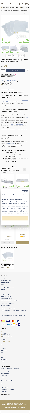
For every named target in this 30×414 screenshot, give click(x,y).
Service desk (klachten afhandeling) (10, 368)
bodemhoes (16, 145)
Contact (3, 370)
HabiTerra (3, 348)
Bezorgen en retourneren (7, 314)
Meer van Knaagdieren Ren (7, 89)
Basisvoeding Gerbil (6, 280)
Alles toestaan (15, 218)
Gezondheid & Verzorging (7, 287)
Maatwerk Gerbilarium (6, 298)
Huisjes (2, 286)
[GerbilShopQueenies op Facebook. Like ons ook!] (2, 341)
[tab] (4, 92)
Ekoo (2, 352)
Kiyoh (26, 404)
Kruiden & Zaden (5, 282)
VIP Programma (5, 373)
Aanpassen (14, 222)
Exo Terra (3, 354)
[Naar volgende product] (27, 13)
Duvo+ (2, 361)
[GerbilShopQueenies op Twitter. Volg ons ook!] (4, 341)
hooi (12, 124)
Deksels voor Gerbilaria (6, 302)
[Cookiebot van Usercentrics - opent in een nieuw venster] (22, 191)
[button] (2, 4)
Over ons (3, 377)
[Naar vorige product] (24, 13)
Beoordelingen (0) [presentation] (13, 92)
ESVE (2, 363)
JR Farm (3, 355)
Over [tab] (24, 194)
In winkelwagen (15, 70)
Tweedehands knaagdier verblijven (10, 300)
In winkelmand (22, 242)
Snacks (2, 284)
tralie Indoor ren (7, 114)
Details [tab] (15, 194)
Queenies (3, 347)
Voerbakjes (3, 278)
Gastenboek (4, 375)
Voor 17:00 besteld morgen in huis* (10, 7)
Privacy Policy (4, 379)
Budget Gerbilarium (6, 296)
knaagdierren (19, 124)
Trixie (2, 357)
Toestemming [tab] (5, 194)
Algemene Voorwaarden (7, 380)
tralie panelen (10, 143)
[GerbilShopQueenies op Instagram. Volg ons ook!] (9, 341)
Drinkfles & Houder (5, 277)
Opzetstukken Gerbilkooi (7, 294)
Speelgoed (3, 289)
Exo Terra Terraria (5, 305)
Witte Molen (4, 359)
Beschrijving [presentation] (4, 92)
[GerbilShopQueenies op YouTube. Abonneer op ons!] (6, 341)
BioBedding (3, 350)
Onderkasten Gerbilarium (7, 303)
